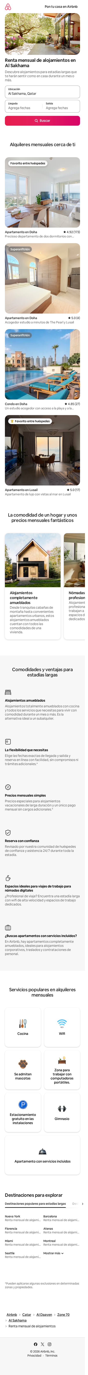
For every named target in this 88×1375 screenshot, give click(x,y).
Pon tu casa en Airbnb (61, 7)
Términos (51, 1355)
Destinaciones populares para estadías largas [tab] (35, 1204)
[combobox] (42, 93)
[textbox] (23, 108)
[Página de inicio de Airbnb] (8, 6)
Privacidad (34, 1355)
